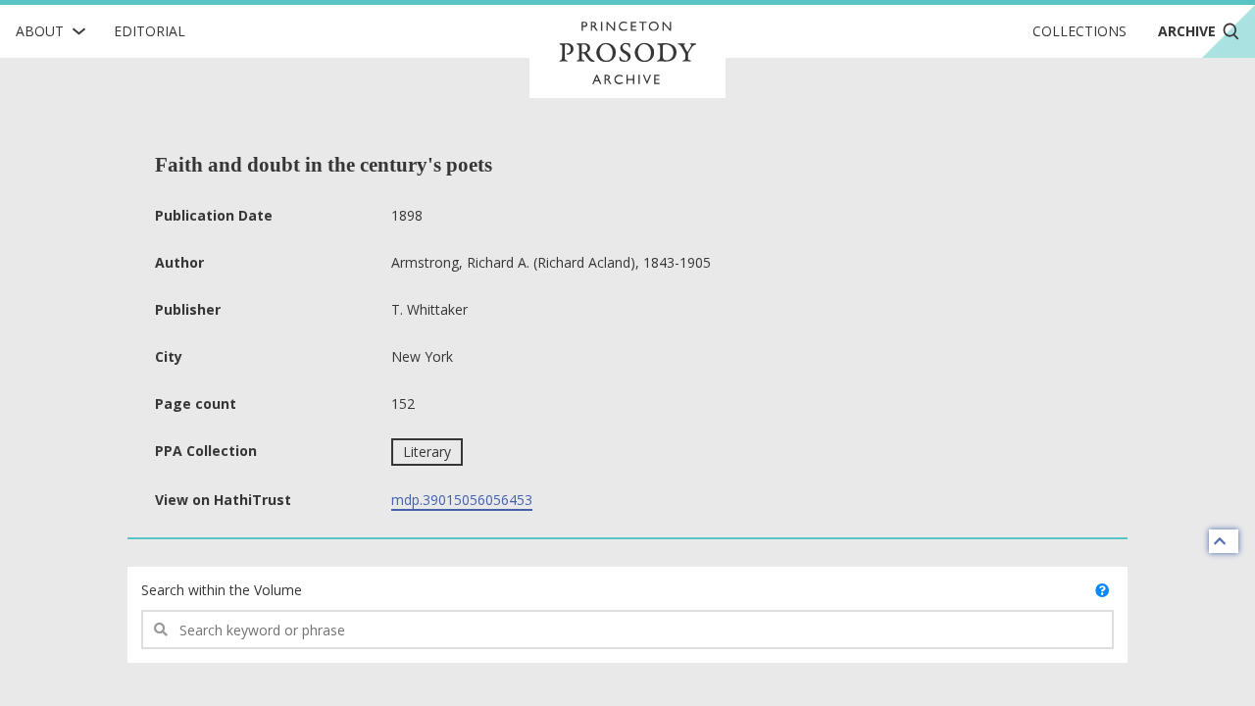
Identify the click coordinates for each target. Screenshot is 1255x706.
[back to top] (1223, 541)
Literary (427, 451)
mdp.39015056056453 (461, 499)
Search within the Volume (221, 589)
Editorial (149, 31)
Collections (1079, 31)
